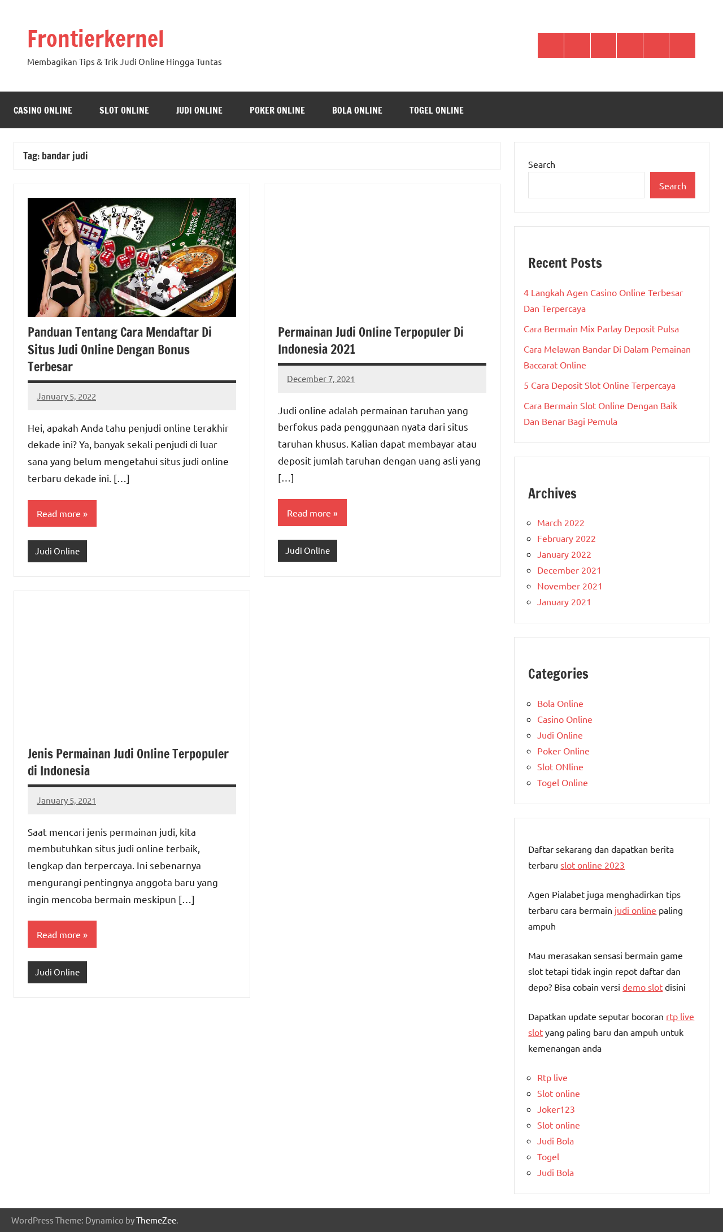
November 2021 (570, 585)
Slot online (558, 1093)
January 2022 (564, 553)
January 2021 (564, 601)
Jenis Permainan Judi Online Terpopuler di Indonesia (128, 762)
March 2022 (561, 522)
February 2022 (566, 538)
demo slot (642, 986)
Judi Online (199, 110)
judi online (635, 910)
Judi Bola (555, 1140)
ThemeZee (156, 1219)
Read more (59, 513)
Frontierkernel (95, 38)
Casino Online (43, 110)
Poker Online (277, 110)
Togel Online (437, 110)
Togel (548, 1156)
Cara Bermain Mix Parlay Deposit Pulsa (601, 328)
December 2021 (569, 569)
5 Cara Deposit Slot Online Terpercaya (600, 385)
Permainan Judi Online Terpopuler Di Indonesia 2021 (371, 340)
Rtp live (552, 1077)
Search (541, 164)
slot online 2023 (592, 864)
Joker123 (556, 1108)
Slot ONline (124, 110)
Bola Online (357, 110)
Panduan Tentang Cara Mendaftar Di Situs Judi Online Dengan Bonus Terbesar (120, 349)
